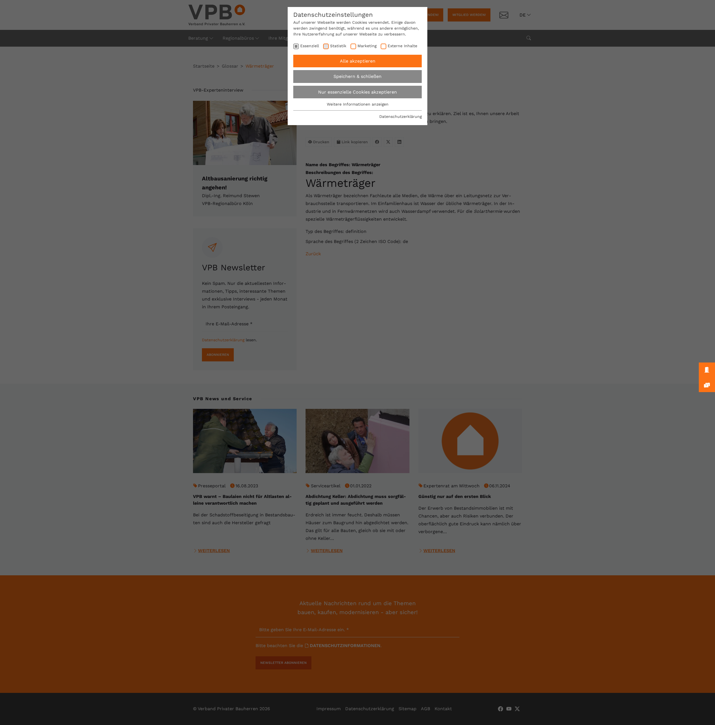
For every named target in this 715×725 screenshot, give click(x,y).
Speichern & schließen (357, 76)
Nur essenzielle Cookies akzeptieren (357, 92)
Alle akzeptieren (357, 61)
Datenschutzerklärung (400, 116)
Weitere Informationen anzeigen (358, 104)
